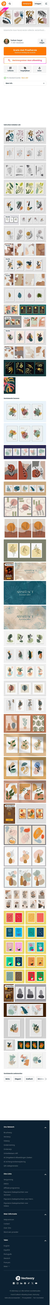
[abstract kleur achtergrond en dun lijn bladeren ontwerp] (19, 624)
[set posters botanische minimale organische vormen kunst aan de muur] (13, 344)
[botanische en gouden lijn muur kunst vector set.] (24, 244)
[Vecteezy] (3, 3)
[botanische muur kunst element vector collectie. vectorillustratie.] (24, 152)
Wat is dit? (25, 78)
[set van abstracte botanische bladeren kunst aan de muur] (11, 219)
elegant (18, 1252)
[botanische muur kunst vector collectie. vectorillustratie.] (24, 135)
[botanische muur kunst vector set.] (17, 230)
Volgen (42, 43)
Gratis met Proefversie (25, 51)
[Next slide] (41, 1251)
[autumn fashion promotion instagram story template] (9, 606)
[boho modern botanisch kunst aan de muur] (19, 888)
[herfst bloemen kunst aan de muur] (24, 585)
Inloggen (38, 4)
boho (8, 1252)
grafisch (29, 1252)
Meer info (9, 83)
